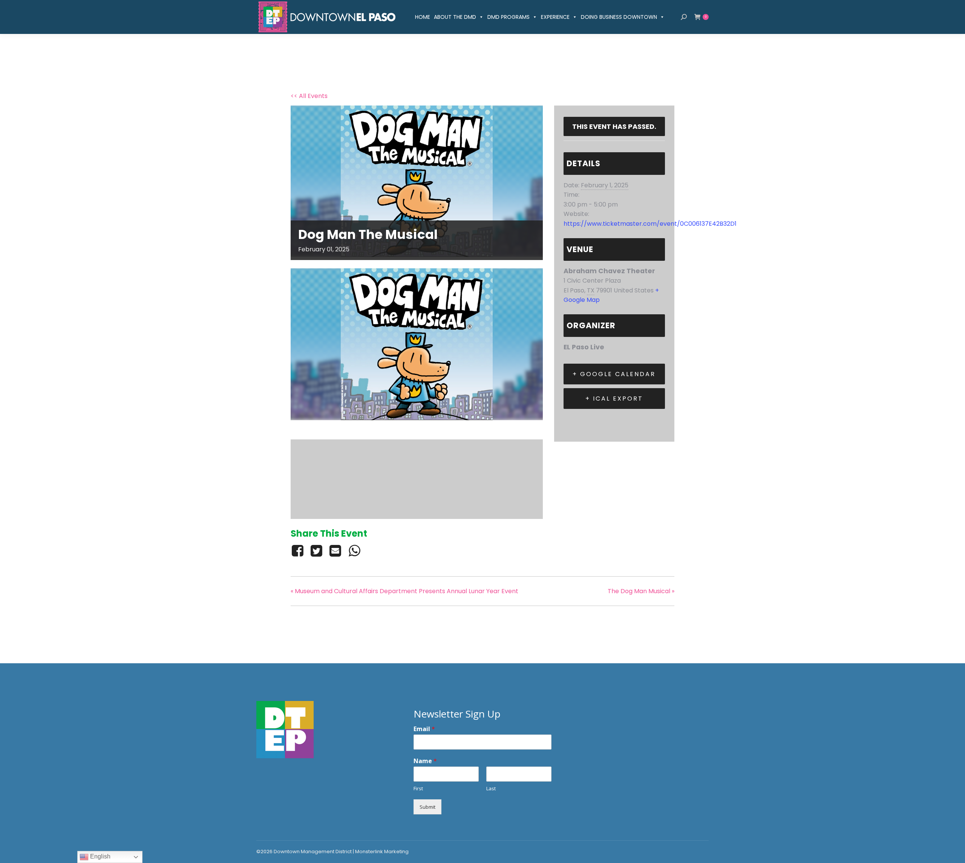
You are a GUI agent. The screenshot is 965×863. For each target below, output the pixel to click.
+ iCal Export (614, 398)
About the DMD (455, 17)
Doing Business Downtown (619, 17)
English (99, 856)
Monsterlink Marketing (382, 851)
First (418, 788)
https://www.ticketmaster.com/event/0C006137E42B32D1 (650, 223)
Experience (555, 17)
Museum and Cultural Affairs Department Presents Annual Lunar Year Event (404, 591)
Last (491, 788)
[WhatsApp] (354, 550)
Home (422, 17)
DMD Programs (508, 17)
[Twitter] (316, 550)
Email (424, 729)
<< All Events (309, 96)
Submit (427, 806)
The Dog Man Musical (641, 591)
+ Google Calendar (614, 374)
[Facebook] (299, 550)
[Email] (335, 550)
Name (425, 761)
